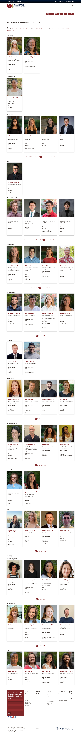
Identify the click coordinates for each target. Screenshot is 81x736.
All (47, 13)
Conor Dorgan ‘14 (29, 361)
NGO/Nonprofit (69, 28)
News (70, 696)
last (54, 156)
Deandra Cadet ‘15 (12, 580)
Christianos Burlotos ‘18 (14, 313)
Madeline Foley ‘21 (30, 57)
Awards (26, 700)
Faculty (48, 699)
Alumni (37, 695)
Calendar (60, 6)
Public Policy (9, 30)
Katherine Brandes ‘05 (13, 399)
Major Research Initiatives (49, 694)
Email (9, 708)
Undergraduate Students (49, 704)
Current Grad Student (27, 28)
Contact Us (21, 730)
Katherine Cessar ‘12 (47, 625)
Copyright (8, 727)
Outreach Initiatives (29, 698)
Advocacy (8, 28)
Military (64, 28)
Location (51, 13)
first (26, 156)
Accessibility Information (11, 731)
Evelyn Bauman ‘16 (12, 57)
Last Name (10, 703)
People (37, 6)
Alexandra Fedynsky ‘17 (31, 580)
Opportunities (52, 6)
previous (30, 156)
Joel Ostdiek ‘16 (29, 219)
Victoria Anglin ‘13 (30, 530)
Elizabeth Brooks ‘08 (13, 444)
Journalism (58, 28)
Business (18, 28)
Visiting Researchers (61, 695)
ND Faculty (60, 693)
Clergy (21, 28)
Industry (57, 13)
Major (62, 13)
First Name (10, 698)
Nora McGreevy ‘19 (12, 491)
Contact (26, 695)
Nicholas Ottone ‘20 (47, 219)
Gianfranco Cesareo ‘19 (48, 399)
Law (61, 28)
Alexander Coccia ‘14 (65, 625)
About (32, 6)
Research (44, 6)
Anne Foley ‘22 (63, 399)
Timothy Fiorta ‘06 (64, 530)
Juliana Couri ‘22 (46, 444)
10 (50, 239)
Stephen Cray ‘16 (12, 361)
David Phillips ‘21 (64, 219)
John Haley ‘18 (28, 265)
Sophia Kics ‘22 (46, 265)
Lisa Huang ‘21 (46, 671)
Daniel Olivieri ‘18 (12, 219)
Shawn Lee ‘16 (63, 136)
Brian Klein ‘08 (63, 265)
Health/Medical (52, 28)
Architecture (13, 28)
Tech (13, 30)
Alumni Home (71, 13)
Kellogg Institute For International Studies (14, 728)
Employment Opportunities (28, 703)
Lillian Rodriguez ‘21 (65, 313)
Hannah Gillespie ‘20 (47, 313)
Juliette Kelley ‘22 (29, 136)
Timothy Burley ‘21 (12, 671)
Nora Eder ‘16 (28, 671)
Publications (49, 696)
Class (66, 13)
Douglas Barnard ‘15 (47, 530)
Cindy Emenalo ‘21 (64, 444)
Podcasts (71, 698)
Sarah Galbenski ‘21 (13, 265)
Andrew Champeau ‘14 (31, 313)
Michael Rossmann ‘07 (13, 182)
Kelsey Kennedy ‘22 (47, 136)
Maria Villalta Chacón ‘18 (66, 671)
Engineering (38, 28)
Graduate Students (50, 701)
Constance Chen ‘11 (13, 97)
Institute (27, 693)
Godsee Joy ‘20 (11, 136)
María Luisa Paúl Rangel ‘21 (31, 491)
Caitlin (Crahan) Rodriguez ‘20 (12, 531)
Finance (42, 28)
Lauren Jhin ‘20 (46, 580)
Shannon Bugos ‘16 (30, 625)
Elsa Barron (11, 625)
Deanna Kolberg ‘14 (65, 580)
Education (33, 28)
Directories (38, 693)
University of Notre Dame (18, 727)
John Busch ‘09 (29, 399)
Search (72, 6)
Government (47, 28)
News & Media (67, 6)
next (51, 156)
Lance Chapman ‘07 (30, 444)
